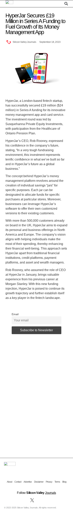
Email (15, 314)
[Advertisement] (36, 389)
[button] (60, 4)
